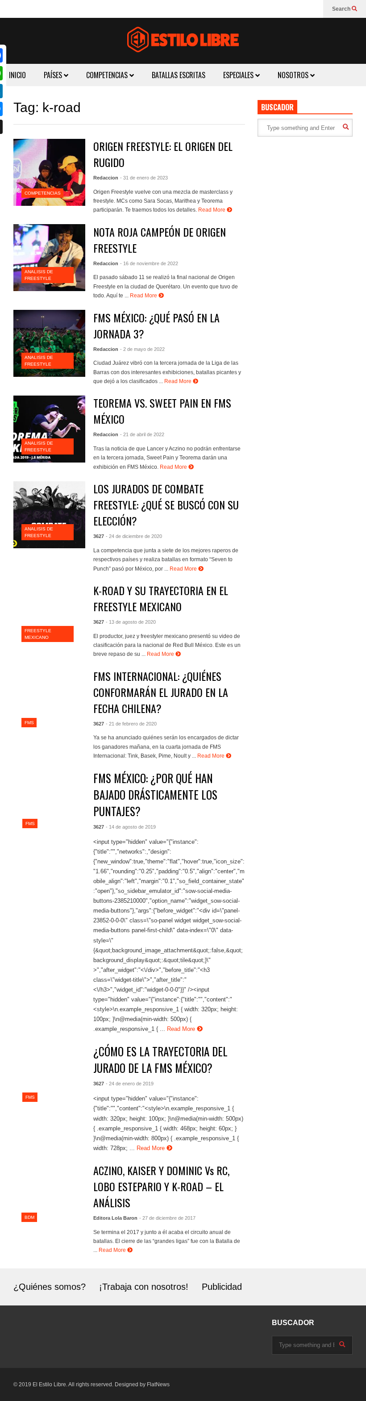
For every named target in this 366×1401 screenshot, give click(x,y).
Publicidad (222, 1287)
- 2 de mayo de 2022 (142, 349)
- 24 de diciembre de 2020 (134, 536)
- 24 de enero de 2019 (130, 1083)
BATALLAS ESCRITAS (178, 75)
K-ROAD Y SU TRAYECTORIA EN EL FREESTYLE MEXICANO (160, 598)
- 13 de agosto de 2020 (131, 622)
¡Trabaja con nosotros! (143, 1287)
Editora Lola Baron (115, 1218)
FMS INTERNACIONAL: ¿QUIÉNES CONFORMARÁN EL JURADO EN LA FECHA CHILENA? (160, 692)
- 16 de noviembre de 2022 (149, 263)
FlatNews (158, 1384)
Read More (212, 210)
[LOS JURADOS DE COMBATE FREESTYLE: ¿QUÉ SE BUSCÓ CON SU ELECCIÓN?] (49, 514)
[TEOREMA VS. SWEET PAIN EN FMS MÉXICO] (49, 429)
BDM (29, 1217)
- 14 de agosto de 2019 (131, 827)
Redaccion (105, 177)
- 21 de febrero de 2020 (131, 723)
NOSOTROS (294, 75)
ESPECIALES (239, 75)
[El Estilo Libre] (183, 41)
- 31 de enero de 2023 (144, 177)
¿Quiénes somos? (49, 1287)
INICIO (17, 75)
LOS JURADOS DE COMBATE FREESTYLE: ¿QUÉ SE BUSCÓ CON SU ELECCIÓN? (166, 504)
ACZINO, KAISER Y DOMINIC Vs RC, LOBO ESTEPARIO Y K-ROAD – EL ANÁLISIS (161, 1186)
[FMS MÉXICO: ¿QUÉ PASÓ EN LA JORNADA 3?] (49, 343)
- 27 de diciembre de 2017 (167, 1218)
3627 (98, 536)
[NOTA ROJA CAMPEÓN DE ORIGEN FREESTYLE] (49, 257)
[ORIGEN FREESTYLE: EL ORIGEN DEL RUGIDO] (49, 172)
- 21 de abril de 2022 (142, 434)
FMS (29, 722)
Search (342, 9)
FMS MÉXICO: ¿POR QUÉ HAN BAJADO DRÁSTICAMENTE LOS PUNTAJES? (155, 794)
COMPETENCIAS (107, 75)
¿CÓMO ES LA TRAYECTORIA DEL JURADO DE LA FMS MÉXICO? (160, 1059)
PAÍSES (54, 75)
